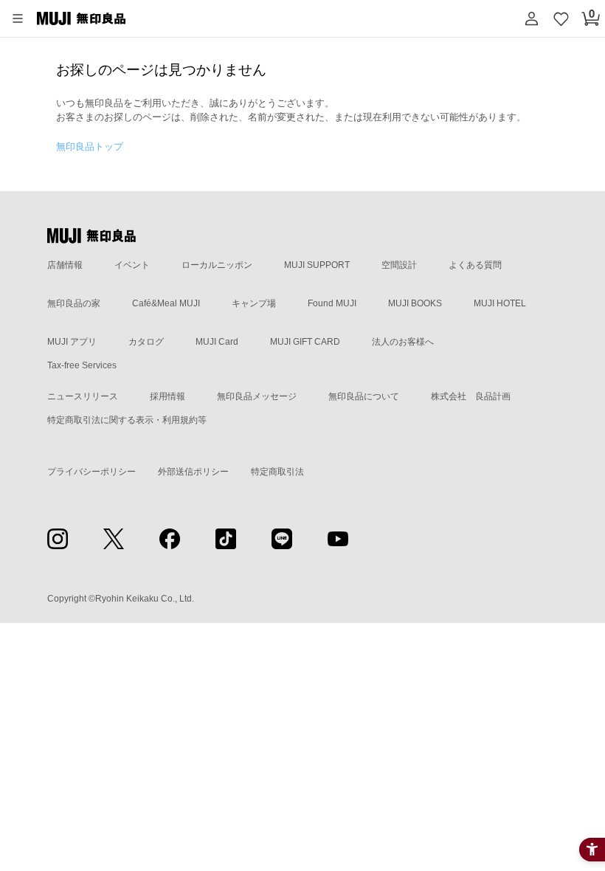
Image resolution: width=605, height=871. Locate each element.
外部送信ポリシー (193, 472)
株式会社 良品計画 (471, 396)
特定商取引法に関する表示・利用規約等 (127, 420)
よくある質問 (475, 265)
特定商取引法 (277, 472)
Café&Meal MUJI (166, 303)
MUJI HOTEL (500, 303)
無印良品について (363, 396)
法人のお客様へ (403, 342)
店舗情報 (65, 265)
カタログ (146, 342)
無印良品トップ (89, 146)
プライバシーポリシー (91, 472)
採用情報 (167, 396)
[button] (17, 18)
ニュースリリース (82, 396)
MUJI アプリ (72, 342)
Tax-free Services (82, 365)
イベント (132, 265)
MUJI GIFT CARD (305, 342)
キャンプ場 (254, 303)
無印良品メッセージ (257, 396)
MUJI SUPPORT (317, 265)
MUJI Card (217, 342)
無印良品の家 (73, 303)
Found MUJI (332, 303)
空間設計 (399, 265)
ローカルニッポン (217, 265)
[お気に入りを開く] (560, 18)
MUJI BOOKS (415, 303)
